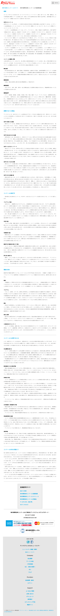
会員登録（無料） (30, 580)
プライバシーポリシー (24, 610)
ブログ (30, 572)
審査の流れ (7, 269)
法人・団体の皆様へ (30, 566)
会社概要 (30, 558)
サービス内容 (30, 561)
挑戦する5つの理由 (9, 111)
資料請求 (30, 599)
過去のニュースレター (30, 552)
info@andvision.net (30, 517)
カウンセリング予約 (30, 602)
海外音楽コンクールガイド (10, 8)
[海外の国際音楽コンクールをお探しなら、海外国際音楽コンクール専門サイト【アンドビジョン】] (8, 3)
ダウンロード (30, 596)
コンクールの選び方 (9, 193)
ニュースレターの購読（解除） (30, 549)
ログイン (30, 583)
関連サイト (30, 604)
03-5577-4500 (30, 515)
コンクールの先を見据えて (11, 449)
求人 (30, 569)
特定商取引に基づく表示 (34, 610)
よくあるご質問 (30, 591)
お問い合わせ (30, 593)
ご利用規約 (30, 564)
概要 (5, 11)
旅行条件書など (9, 611)
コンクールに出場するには (11, 338)
